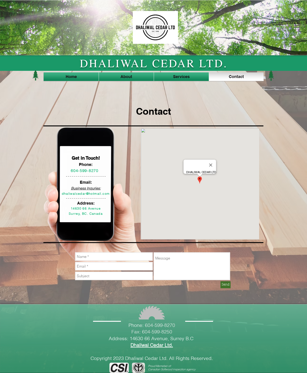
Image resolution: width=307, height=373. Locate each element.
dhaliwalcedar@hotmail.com (86, 194)
